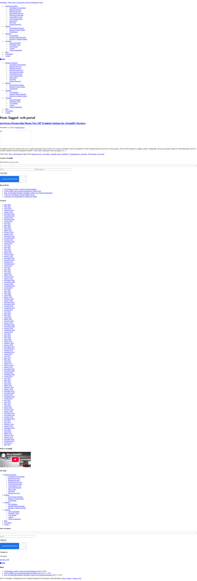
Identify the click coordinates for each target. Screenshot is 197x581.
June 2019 (7, 313)
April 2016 (7, 384)
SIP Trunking (17, 154)
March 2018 (8, 341)
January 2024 (8, 212)
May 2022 (7, 249)
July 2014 (7, 421)
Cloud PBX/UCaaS (14, 486)
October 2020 (8, 284)
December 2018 (9, 325)
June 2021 (7, 269)
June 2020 (7, 291)
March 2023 (8, 230)
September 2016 (9, 374)
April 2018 (7, 339)
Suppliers (7, 502)
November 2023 (9, 216)
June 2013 (7, 430)
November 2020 (9, 282)
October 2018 (8, 328)
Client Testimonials (15, 107)
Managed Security (14, 480)
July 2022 (7, 245)
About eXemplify (14, 511)
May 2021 (7, 271)
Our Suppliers (12, 504)
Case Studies (12, 515)
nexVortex (83, 154)
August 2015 (8, 398)
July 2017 (7, 356)
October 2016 (8, 373)
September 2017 (9, 352)
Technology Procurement (16, 476)
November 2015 (9, 393)
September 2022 (9, 241)
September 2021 (9, 264)
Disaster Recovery (15, 81)
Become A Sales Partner (16, 499)
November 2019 (9, 304)
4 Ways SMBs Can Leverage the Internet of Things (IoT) (22, 191)
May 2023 (7, 227)
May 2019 (7, 315)
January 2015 (8, 411)
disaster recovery (36, 154)
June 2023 (7, 225)
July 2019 (7, 312)
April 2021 (7, 273)
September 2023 (9, 219)
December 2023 (9, 214)
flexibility (65, 154)
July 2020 (7, 289)
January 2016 (8, 389)
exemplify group (55, 154)
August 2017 (8, 354)
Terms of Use (77, 578)
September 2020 (9, 286)
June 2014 (7, 422)
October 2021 (8, 262)
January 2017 (8, 367)
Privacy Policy (67, 578)
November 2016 (9, 371)
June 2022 (7, 247)
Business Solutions (10, 475)
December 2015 (9, 391)
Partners (8, 83)
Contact (7, 113)
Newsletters (8, 523)
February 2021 (9, 277)
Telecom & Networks (15, 484)
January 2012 (8, 437)
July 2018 (7, 334)
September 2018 (9, 330)
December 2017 (9, 347)
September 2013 (9, 428)
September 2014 (9, 419)
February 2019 (9, 321)
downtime (46, 154)
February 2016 (9, 387)
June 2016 (7, 380)
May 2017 (7, 360)
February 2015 (9, 409)
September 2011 (9, 441)
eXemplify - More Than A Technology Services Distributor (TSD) (21, 2)
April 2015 (7, 406)
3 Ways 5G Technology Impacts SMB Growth (19, 195)
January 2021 (8, 278)
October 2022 (8, 240)
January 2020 (8, 301)
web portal (100, 154)
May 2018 (7, 337)
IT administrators (74, 154)
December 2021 (9, 258)
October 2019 (8, 306)
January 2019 (8, 323)
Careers (10, 517)
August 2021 (8, 265)
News (10, 154)
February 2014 (9, 424)
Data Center (12, 489)
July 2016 (7, 378)
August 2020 (8, 288)
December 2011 (9, 439)
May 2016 (7, 382)
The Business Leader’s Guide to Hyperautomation (20, 189)
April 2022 (7, 251)
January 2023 (8, 234)
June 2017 (7, 358)
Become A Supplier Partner (18, 96)
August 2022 (8, 243)
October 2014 (8, 417)
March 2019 (8, 319)
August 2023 (8, 221)
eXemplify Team (13, 513)
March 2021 (8, 275)
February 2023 (9, 232)
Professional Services (15, 482)
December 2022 (9, 236)
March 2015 (8, 408)
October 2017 (8, 350)
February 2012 (9, 435)
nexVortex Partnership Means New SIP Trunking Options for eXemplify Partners (43, 123)
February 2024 (9, 210)
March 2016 (8, 385)
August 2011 (8, 443)
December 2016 (9, 369)
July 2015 (7, 400)
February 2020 (9, 299)
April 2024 (7, 208)
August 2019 (8, 310)
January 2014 (8, 426)
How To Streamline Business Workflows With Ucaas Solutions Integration (28, 193)
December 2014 (9, 413)
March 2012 (8, 433)
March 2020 (8, 297)
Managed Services (14, 478)
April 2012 (7, 432)
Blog (5, 521)
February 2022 (9, 254)
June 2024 (7, 205)
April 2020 (7, 295)
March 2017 (8, 363)
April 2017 (7, 361)
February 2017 (9, 365)
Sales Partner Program (15, 497)
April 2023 (7, 229)
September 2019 (9, 308)
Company (7, 510)
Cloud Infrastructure (14, 487)
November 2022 (9, 238)
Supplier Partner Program (16, 506)
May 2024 (7, 206)
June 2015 (7, 402)
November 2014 (9, 415)
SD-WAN (11, 491)
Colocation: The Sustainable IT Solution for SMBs (20, 196)
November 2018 (9, 326)
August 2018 (8, 332)
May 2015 (7, 404)
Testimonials (13, 89)
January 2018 (8, 345)
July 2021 (7, 267)
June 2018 (7, 336)
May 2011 (7, 445)
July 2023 (7, 223)
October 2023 (8, 217)
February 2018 (9, 343)
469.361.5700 (4, 560)
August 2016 (8, 376)
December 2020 (9, 280)
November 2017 (9, 349)
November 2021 (9, 260)
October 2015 (8, 395)
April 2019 (7, 317)
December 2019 (9, 302)
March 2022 (8, 253)
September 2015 (9, 397)
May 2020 (7, 293)
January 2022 (8, 256)
